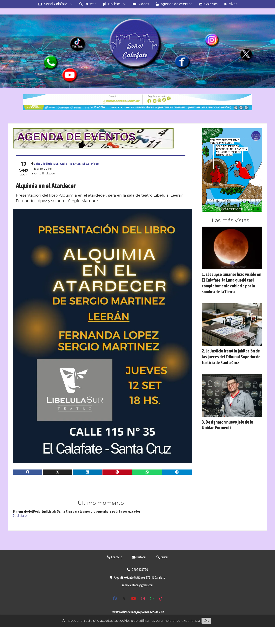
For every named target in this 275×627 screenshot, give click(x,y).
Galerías (210, 4)
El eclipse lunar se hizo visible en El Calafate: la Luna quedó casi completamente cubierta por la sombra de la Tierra (231, 283)
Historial (141, 557)
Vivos (233, 4)
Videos (143, 4)
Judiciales (20, 516)
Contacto (116, 557)
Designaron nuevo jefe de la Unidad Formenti (227, 424)
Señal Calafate (55, 4)
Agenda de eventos (176, 4)
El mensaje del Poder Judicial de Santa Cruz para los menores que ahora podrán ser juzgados (76, 511)
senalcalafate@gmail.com (137, 585)
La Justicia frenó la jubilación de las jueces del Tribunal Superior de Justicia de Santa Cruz (231, 356)
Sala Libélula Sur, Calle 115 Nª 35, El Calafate (66, 163)
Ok (206, 621)
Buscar (90, 4)
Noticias (114, 4)
